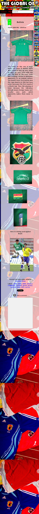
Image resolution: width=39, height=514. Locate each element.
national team (15, 287)
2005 (20, 284)
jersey (30, 285)
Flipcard (11, 12)
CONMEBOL (11, 285)
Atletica (29, 284)
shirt (22, 287)
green (25, 285)
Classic (4, 12)
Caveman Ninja (20, 281)
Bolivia (20, 22)
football (19, 285)
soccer (27, 287)
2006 (24, 284)
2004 (15, 284)
